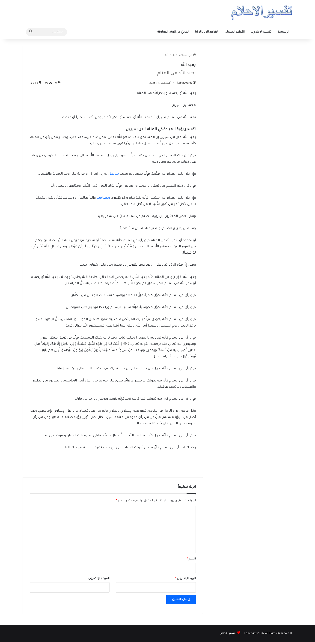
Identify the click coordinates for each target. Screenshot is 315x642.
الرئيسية (283, 32)
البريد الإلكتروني (185, 578)
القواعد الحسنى (235, 32)
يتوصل (113, 174)
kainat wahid (184, 83)
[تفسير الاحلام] (261, 13)
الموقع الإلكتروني (99, 578)
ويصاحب (103, 198)
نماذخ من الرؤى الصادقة (173, 32)
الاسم (191, 559)
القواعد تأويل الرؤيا (206, 32)
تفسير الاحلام (262, 32)
